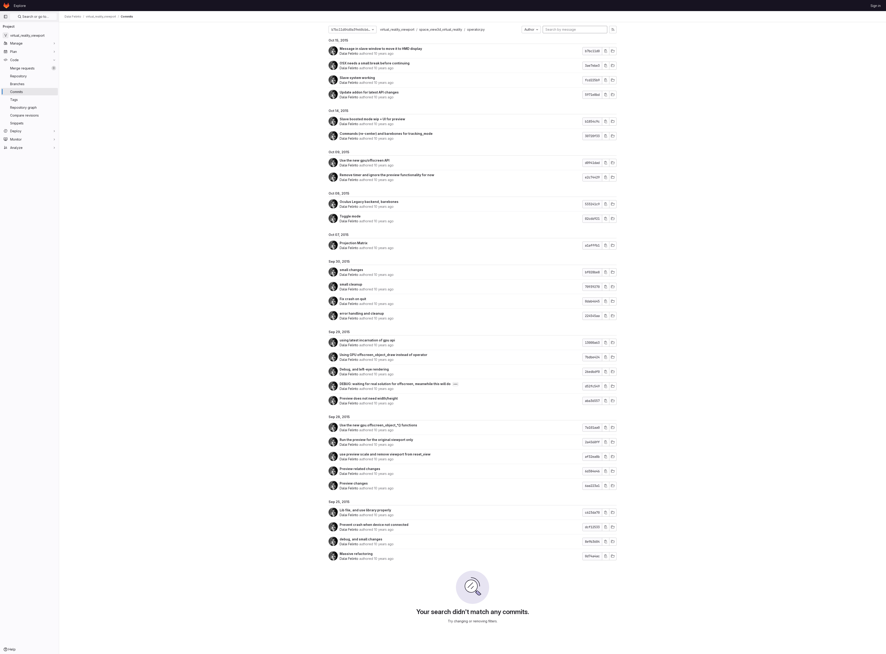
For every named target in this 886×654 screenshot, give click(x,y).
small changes (351, 270)
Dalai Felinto (349, 53)
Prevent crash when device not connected (374, 525)
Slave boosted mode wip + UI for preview (372, 119)
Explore (20, 6)
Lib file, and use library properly (365, 510)
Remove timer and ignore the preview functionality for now (387, 175)
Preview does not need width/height (369, 398)
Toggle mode (350, 216)
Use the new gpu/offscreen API (364, 160)
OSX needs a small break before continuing (375, 63)
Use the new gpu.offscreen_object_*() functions (378, 425)
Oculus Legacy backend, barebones (369, 202)
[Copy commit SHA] (605, 51)
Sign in (876, 6)
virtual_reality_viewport (397, 29)
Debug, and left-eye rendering (364, 369)
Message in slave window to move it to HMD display (381, 49)
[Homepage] (6, 5)
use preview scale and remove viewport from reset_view (385, 454)
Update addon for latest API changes (369, 92)
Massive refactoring (356, 554)
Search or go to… (35, 16)
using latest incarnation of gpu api (367, 340)
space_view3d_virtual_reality (440, 29)
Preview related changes (360, 469)
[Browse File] (613, 51)
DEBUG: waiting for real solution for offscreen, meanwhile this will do (395, 384)
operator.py (476, 29)
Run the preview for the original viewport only (376, 440)
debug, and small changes (361, 539)
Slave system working (357, 78)
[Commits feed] (613, 29)
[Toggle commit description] (455, 384)
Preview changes (354, 483)
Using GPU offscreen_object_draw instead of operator (383, 355)
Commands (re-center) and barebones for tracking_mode (386, 134)
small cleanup (351, 284)
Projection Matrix (354, 243)
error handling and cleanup (362, 313)
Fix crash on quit (353, 299)
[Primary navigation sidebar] (5, 16)
